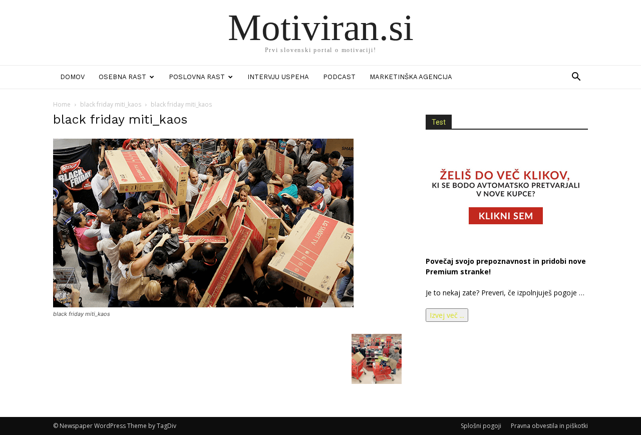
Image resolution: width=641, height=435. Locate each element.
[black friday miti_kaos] (203, 304)
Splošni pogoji (481, 425)
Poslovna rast (197, 77)
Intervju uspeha (278, 77)
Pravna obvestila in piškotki (549, 425)
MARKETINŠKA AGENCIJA (411, 77)
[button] (576, 78)
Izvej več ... (447, 315)
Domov (72, 77)
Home (62, 104)
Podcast (339, 77)
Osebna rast (122, 77)
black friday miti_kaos (110, 104)
